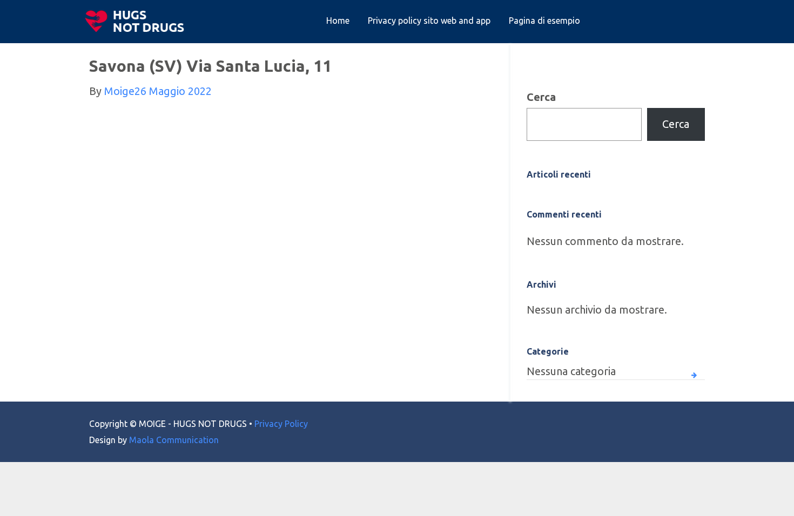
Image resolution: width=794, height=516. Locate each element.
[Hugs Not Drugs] (137, 21)
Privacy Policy (281, 424)
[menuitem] (338, 21)
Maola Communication (174, 440)
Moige (119, 91)
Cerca (541, 97)
